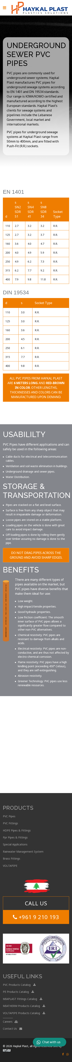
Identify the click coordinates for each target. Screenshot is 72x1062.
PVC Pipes (9, 816)
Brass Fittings (11, 858)
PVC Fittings (10, 823)
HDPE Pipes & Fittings (17, 830)
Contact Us (10, 1028)
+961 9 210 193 (38, 917)
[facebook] (63, 1054)
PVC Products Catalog (17, 985)
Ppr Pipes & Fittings (15, 837)
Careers (8, 1021)
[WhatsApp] (67, 1054)
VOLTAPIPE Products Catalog (22, 1013)
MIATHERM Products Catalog (22, 1006)
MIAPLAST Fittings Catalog (20, 999)
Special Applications (15, 844)
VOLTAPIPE (10, 866)
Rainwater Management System (23, 851)
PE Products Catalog (16, 992)
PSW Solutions (7, 1050)
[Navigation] (4, 8)
